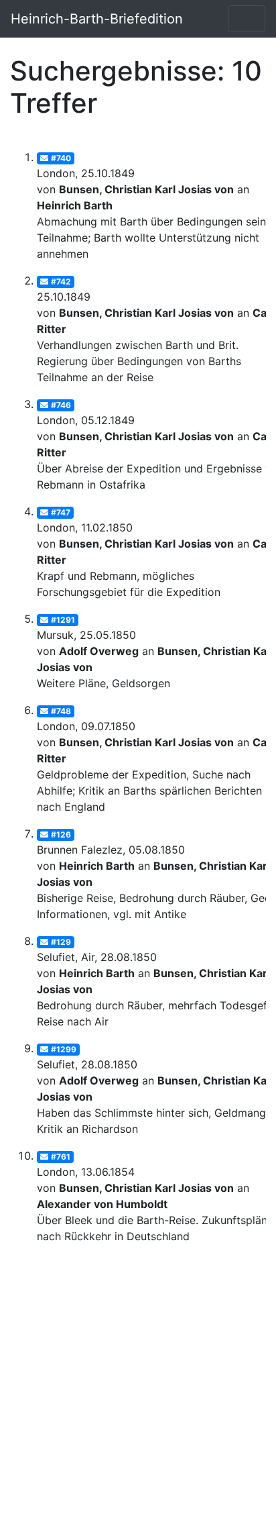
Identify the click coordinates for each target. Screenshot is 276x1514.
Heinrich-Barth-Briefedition (97, 19)
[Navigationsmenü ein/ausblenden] (246, 18)
